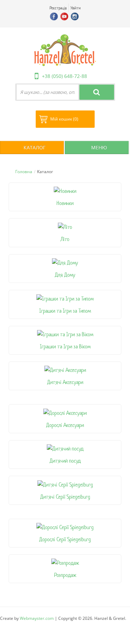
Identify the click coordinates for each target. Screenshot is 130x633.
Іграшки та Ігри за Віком (65, 346)
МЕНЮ (98, 147)
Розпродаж (65, 575)
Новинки (65, 203)
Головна (23, 172)
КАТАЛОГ (33, 147)
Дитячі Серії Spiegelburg (65, 496)
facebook (54, 16)
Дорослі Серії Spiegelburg (65, 539)
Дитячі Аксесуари (65, 382)
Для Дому (65, 274)
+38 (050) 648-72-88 (64, 76)
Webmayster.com (37, 618)
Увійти (75, 7)
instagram (74, 16)
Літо (65, 239)
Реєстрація (58, 7)
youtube (64, 16)
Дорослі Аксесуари (65, 425)
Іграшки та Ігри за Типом (65, 310)
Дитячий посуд (65, 460)
